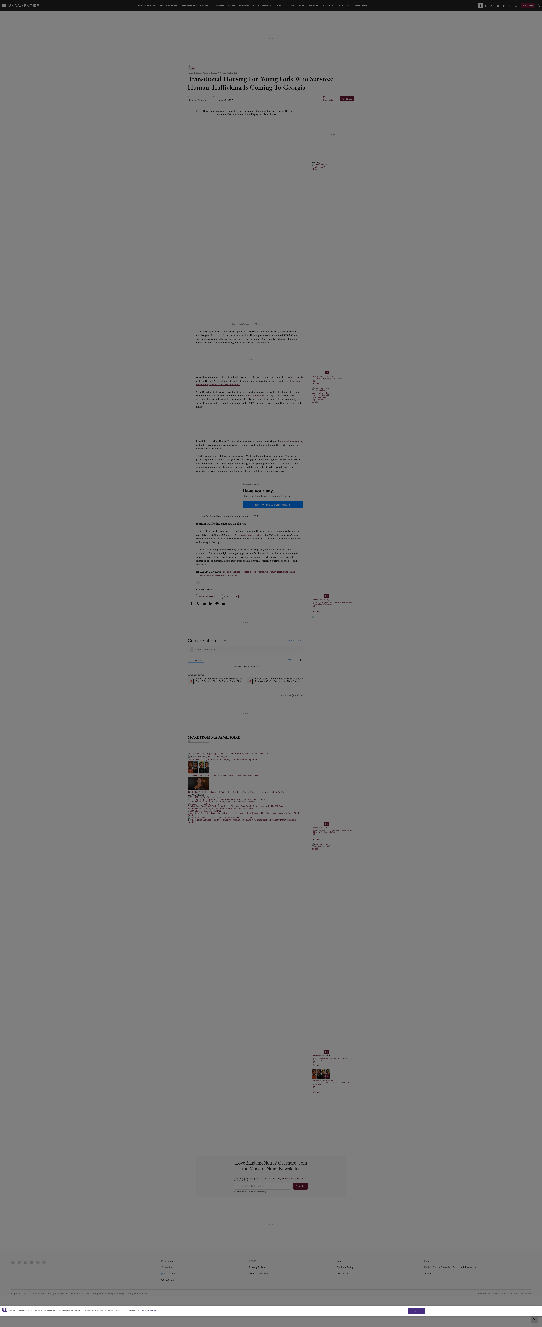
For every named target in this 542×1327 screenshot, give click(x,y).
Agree (416, 1311)
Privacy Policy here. (149, 1310)
